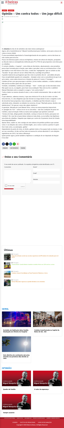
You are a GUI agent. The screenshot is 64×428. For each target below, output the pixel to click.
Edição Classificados (39, 418)
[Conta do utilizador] (61, 2)
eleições (5, 148)
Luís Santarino (14, 148)
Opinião (23, 148)
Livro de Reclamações (45, 422)
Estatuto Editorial (9, 418)
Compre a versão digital (53, 418)
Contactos (20, 418)
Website (35, 179)
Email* (35, 173)
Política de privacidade (27, 422)
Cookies (14, 422)
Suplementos (28, 418)
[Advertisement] (32, 210)
